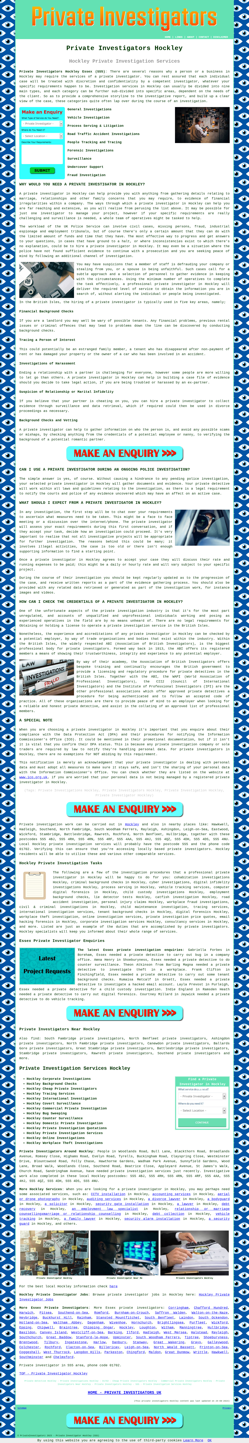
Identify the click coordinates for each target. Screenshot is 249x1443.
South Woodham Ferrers (158, 1337)
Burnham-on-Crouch (132, 1313)
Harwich (26, 1313)
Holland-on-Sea (33, 1322)
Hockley (132, 824)
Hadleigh (151, 1332)
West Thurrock (57, 1352)
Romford (101, 1313)
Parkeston (113, 1352)
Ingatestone (76, 1342)
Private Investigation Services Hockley (74, 1068)
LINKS (178, 37)
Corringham (178, 1308)
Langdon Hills (87, 1352)
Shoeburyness (216, 1337)
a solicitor (56, 1204)
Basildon (27, 1332)
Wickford (220, 1322)
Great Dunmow (177, 1352)
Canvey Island (53, 1332)
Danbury (119, 1342)
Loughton (147, 1327)
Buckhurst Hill (57, 1318)
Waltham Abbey (67, 1322)
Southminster (31, 1357)
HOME (168, 37)
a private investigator (117, 76)
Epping (25, 1327)
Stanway (140, 1342)
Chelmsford (63, 1357)
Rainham (84, 1318)
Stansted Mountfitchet (118, 1318)
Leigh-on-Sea (136, 1347)
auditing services (104, 1199)
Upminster (122, 1337)
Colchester (29, 1347)
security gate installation (122, 1204)
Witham (168, 1327)
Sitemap (21, 1408)
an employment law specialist (105, 1209)
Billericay (109, 1347)
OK (210, 1440)
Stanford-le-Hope (92, 1337)
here (114, 1286)
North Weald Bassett (174, 1347)
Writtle (200, 1352)
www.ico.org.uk (33, 777)
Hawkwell (220, 1352)
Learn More (193, 1440)
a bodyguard (218, 1199)
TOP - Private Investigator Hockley (53, 1373)
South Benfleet (159, 1318)
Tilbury (51, 1342)
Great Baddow (58, 1337)
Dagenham (95, 1322)
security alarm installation (152, 1219)
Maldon (155, 1352)
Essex (111, 1308)
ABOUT (190, 37)
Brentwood (28, 1342)
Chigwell (45, 1327)
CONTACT (204, 37)
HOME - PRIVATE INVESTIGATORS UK (124, 1392)
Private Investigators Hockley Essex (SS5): (63, 71)
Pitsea (46, 1313)
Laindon (186, 1318)
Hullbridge (218, 1327)
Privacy (227, 1408)
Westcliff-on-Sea (87, 1332)
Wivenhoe (118, 1322)
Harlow (100, 1342)
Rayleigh (220, 1332)
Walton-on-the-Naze (210, 1313)
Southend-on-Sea (73, 1313)
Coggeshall (29, 1352)
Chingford (136, 1352)
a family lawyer (80, 1219)
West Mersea (175, 1332)
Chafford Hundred (211, 1308)
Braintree (68, 1327)
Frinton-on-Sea (214, 1347)
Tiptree (192, 1337)
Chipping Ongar (98, 1327)
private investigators (141, 1308)
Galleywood (218, 1342)
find (35, 1038)
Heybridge (28, 1318)
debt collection (168, 1214)
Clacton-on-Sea (80, 1347)
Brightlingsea (170, 1322)
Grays (196, 1342)
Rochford (53, 1347)
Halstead (199, 1332)
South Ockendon (213, 1318)
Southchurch (30, 1337)
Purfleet (198, 1322)
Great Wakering (168, 1342)
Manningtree (191, 1327)
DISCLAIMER (220, 37)
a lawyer (185, 1204)
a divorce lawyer (164, 1199)
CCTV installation (108, 1194)
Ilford (133, 1332)
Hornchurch (141, 1322)
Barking (115, 1332)
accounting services (171, 1194)
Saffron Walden (170, 1313)
